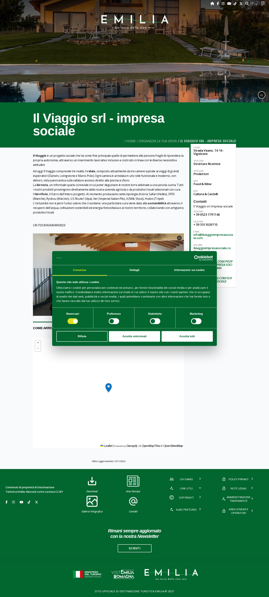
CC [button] (261, 95)
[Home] (212, 3)
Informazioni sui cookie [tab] (189, 270)
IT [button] (253, 3)
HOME (131, 141)
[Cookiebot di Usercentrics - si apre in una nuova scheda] (197, 258)
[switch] (114, 321)
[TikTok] (236, 3)
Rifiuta (82, 336)
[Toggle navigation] (262, 3)
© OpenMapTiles (149, 446)
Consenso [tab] (79, 270)
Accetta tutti (187, 336)
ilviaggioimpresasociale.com (212, 249)
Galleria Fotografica (91, 511)
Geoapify (131, 446)
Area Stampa (133, 491)
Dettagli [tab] (135, 270)
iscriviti (134, 548)
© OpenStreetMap (172, 446)
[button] (37, 275)
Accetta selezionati (134, 336)
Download (92, 491)
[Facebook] (218, 3)
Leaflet (107, 446)
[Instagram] (223, 3)
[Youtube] (229, 3)
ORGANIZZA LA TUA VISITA (158, 141)
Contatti (133, 511)
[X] (241, 3)
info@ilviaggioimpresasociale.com (213, 236)
